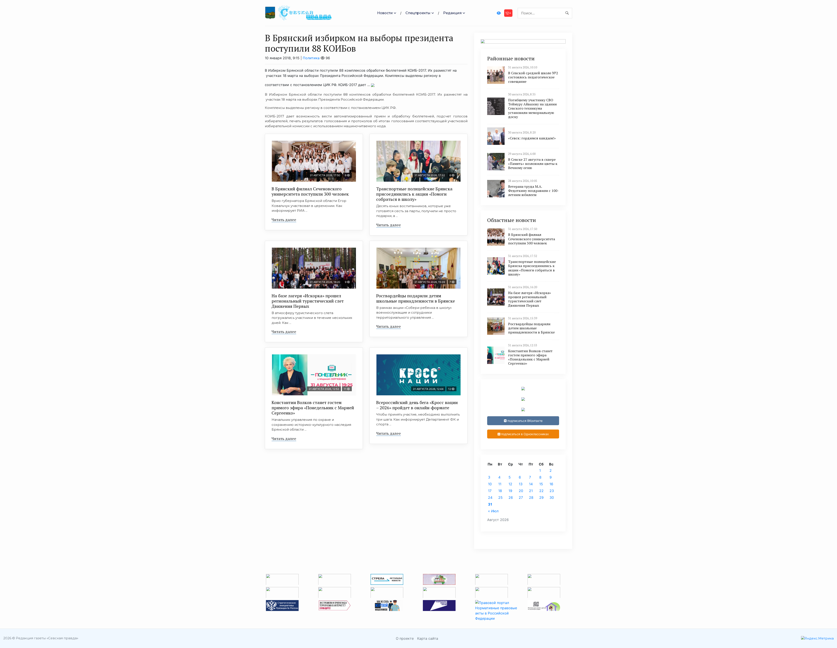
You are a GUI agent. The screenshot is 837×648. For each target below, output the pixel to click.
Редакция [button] (452, 13)
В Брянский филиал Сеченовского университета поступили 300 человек (310, 191)
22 (541, 491)
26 (511, 497)
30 (551, 497)
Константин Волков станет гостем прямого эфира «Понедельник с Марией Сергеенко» (313, 407)
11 (499, 484)
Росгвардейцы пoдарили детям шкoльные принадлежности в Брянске (415, 298)
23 (551, 491)
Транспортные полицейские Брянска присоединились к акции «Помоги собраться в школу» (414, 194)
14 (531, 484)
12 (510, 484)
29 (541, 497)
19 (510, 491)
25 (500, 497)
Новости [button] (385, 13)
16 (551, 484)
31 (490, 504)
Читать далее (284, 219)
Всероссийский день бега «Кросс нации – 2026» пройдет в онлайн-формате (417, 405)
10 (490, 484)
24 (490, 497)
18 (500, 491)
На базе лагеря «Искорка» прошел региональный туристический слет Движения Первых (308, 301)
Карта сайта (427, 638)
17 (490, 491)
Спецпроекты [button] (417, 13)
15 (541, 484)
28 (531, 497)
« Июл (493, 511)
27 (521, 497)
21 (531, 491)
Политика (311, 58)
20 (521, 491)
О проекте (405, 638)
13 (520, 484)
